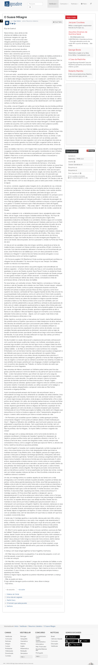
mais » (23, 657)
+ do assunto (10, 590)
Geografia (23, 639)
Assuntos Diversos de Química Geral (78, 33)
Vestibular (52, 4)
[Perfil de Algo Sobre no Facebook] (10, 24)
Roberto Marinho (76, 71)
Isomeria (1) (71, 156)
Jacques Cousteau (77, 22)
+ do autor (21, 590)
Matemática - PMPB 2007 (76, 159)
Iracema (70, 161)
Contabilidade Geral (41, 637)
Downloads (9, 653)
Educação (54, 644)
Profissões (8, 648)
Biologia (23, 636)
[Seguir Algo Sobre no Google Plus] (15, 24)
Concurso (63, 4)
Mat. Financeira (41, 646)
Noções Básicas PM (41, 649)
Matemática (24, 648)
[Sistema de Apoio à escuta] (1, 21)
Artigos (7, 644)
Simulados (24, 653)
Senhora (10, 606)
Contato (8, 656)
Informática (40, 644)
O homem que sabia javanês (17, 603)
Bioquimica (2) (72, 167)
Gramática (24, 641)
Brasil (53, 636)
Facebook (72, 637)
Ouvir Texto (58, 22)
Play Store (77, 644)
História (23, 644)
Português (39, 653)
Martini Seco (11, 600)
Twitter (85, 641)
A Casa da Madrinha (77, 59)
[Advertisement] (48, 40)
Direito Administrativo (41, 641)
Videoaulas (9, 651)
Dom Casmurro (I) (73, 173)
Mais (84, 4)
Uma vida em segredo (14, 597)
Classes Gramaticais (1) (75, 164)
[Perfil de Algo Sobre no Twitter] (12, 24)
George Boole (75, 50)
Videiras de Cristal (13, 594)
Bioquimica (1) (72, 170)
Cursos (7, 646)
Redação (23, 651)
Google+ (72, 641)
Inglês (22, 646)
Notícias (74, 4)
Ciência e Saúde (56, 639)
